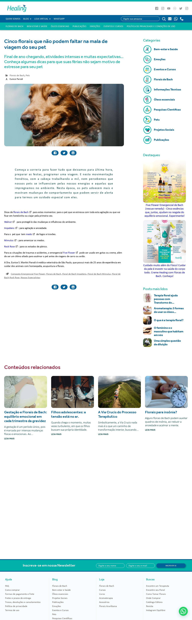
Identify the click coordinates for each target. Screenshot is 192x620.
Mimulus (9, 240)
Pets (28, 75)
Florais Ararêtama (108, 606)
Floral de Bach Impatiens (74, 274)
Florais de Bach (14, 26)
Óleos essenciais (60, 26)
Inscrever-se (170, 566)
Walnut (8, 221)
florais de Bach (20, 212)
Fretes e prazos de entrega (18, 598)
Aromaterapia (106, 598)
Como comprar (12, 590)
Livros (102, 594)
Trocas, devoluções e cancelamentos (22, 602)
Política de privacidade (16, 606)
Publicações (79, 26)
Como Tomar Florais (156, 594)
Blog (26, 18)
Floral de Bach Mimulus (99, 274)
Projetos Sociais (59, 598)
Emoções (95, 26)
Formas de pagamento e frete (19, 594)
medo (29, 234)
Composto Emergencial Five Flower (28, 274)
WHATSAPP (59, 18)
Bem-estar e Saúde (37, 26)
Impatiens (9, 228)
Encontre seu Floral (155, 590)
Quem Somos (13, 18)
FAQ (7, 586)
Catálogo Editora (154, 602)
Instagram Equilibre (155, 610)
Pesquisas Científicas (62, 618)
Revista (149, 606)
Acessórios (104, 602)
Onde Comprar (153, 598)
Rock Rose (9, 246)
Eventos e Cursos (113, 26)
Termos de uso (12, 610)
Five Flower (69, 252)
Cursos (102, 590)
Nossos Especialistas (30, 277)
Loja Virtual (41, 18)
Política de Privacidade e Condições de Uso (151, 26)
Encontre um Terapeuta (157, 586)
